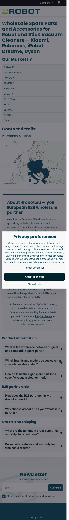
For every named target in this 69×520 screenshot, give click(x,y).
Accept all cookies (34, 276)
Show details (34, 284)
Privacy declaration (35, 267)
